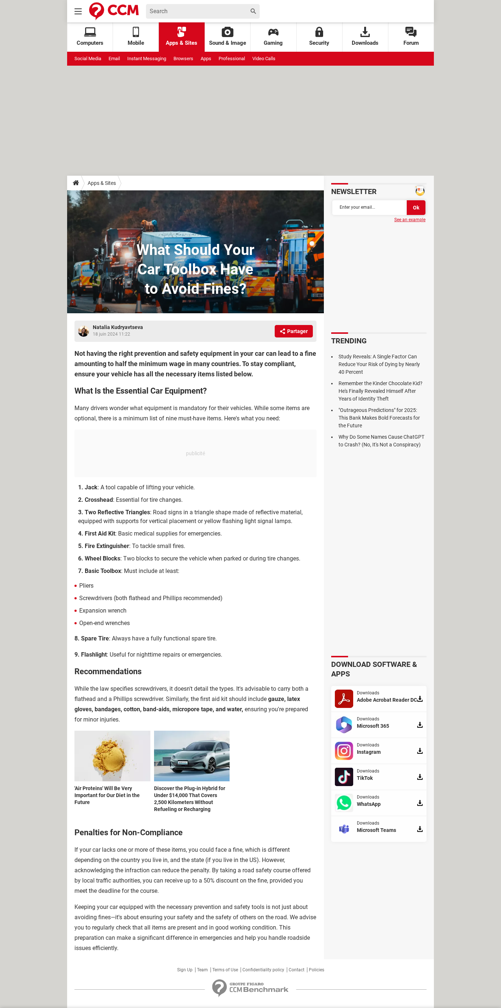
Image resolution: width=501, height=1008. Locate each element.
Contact (296, 969)
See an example (409, 219)
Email (114, 58)
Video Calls (263, 58)
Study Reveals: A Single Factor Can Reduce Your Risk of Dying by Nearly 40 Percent (379, 364)
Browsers (183, 58)
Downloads (365, 43)
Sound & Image (227, 43)
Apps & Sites (181, 43)
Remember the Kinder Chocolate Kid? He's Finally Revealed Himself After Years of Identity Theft (381, 391)
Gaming (273, 43)
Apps (206, 58)
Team (202, 969)
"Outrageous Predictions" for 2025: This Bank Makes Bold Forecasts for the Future (379, 417)
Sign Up (185, 969)
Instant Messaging (146, 58)
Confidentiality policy (263, 969)
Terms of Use (225, 969)
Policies (316, 969)
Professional (232, 58)
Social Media (87, 58)
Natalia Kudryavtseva (118, 327)
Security (319, 43)
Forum (411, 43)
